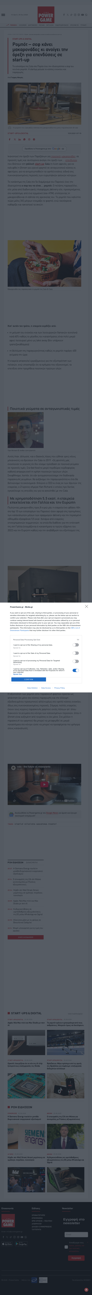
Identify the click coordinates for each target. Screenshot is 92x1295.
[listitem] (46, 639)
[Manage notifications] (86, 1290)
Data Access (46, 688)
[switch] (76, 644)
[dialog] (46, 647)
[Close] (87, 607)
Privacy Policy (59, 688)
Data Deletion (32, 688)
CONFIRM (28, 679)
